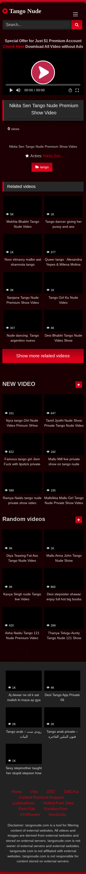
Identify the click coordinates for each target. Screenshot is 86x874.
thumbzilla (57, 815)
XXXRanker (30, 815)
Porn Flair (27, 809)
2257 (51, 792)
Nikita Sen (52, 156)
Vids (34, 792)
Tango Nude (24, 11)
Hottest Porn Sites (58, 803)
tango (44, 167)
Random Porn (56, 809)
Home (16, 792)
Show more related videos (43, 355)
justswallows (23, 803)
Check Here (13, 47)
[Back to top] (71, 859)
